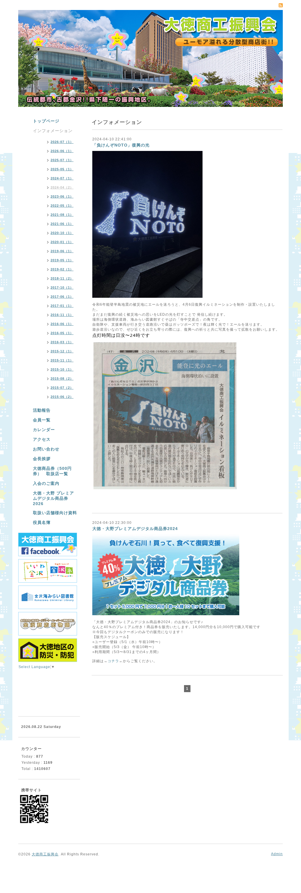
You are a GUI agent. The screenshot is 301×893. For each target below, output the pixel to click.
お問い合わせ (46, 449)
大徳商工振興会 (45, 854)
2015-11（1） (62, 360)
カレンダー (44, 429)
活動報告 (42, 410)
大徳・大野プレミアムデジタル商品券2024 (135, 528)
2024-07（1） (62, 178)
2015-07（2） (62, 387)
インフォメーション (53, 130)
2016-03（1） (62, 342)
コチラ (113, 661)
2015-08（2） (62, 378)
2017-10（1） (62, 287)
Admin (277, 854)
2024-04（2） (62, 187)
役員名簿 (42, 522)
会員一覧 (42, 420)
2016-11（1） (62, 315)
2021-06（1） (62, 224)
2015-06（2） (62, 396)
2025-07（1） (62, 160)
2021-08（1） (62, 214)
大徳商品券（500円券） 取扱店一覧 (52, 471)
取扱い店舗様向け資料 (55, 512)
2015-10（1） (62, 369)
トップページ (46, 121)
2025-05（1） (62, 169)
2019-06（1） (62, 251)
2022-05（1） (62, 205)
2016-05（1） (62, 333)
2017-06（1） (62, 296)
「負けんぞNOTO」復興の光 (121, 145)
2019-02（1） (62, 269)
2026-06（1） (62, 151)
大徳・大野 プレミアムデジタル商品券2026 (53, 498)
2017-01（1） (62, 305)
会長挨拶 (42, 458)
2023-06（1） (62, 196)
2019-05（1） (62, 260)
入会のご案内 (46, 483)
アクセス (42, 439)
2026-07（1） (62, 142)
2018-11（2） (62, 278)
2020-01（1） (62, 242)
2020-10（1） (62, 233)
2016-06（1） (62, 324)
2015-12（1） (62, 351)
